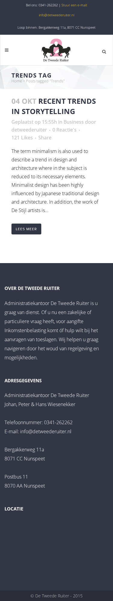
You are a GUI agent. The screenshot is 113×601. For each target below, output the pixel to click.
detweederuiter (29, 129)
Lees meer (26, 229)
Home (16, 81)
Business (74, 122)
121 (22, 137)
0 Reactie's (64, 129)
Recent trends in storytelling (53, 106)
